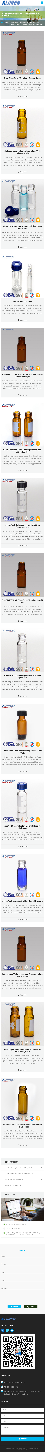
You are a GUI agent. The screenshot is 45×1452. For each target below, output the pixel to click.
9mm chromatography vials (27, 22)
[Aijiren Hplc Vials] (11, 3)
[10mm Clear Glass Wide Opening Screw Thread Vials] (22, 725)
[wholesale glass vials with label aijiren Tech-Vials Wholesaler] (22, 126)
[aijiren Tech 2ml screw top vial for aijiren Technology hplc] (22, 500)
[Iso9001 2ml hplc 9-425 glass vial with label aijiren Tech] (22, 650)
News (16, 22)
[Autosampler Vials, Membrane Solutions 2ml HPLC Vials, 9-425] (22, 1024)
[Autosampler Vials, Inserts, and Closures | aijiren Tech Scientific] (22, 949)
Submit (15, 1307)
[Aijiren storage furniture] (2, 1330)
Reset (32, 1307)
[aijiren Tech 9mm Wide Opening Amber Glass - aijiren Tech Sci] (22, 424)
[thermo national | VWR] (22, 276)
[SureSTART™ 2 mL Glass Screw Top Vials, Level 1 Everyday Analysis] (22, 349)
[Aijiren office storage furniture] (12, 1330)
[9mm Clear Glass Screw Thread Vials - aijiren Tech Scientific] (22, 1099)
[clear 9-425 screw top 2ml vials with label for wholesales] (22, 801)
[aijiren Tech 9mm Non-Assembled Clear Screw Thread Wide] (22, 201)
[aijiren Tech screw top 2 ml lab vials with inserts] (22, 876)
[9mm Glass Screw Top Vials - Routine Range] (22, 53)
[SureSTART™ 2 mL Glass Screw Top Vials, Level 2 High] (22, 575)
